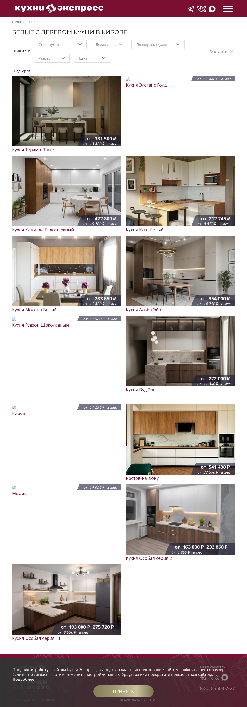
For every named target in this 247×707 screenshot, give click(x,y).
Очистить (218, 51)
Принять (123, 691)
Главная (18, 22)
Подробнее (23, 679)
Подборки (22, 71)
